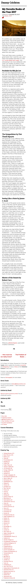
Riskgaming (6, 367)
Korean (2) (6, 513)
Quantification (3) (8, 481)
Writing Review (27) (9, 453)
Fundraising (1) (7, 565)
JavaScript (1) (7, 545)
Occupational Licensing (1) (10, 541)
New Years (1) (7, 531)
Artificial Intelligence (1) (10, 543)
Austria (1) (6, 530)
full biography (9, 377)
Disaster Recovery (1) (9, 571)
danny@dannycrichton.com (19, 384)
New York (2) (7, 488)
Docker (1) (6, 518)
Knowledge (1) (7, 526)
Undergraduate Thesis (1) (10, 536)
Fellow (16, 367)
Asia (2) (6, 491)
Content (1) (6, 521)
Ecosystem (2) (7, 511)
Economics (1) (7, 535)
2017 (10, 16)
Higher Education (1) (9, 533)
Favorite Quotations (7, 423)
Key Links (4, 416)
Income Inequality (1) (9, 550)
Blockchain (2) (7, 498)
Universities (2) (7, 510)
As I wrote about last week (10, 60)
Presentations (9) (8, 460)
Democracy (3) (7, 480)
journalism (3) (7, 486)
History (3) (6, 485)
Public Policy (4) (8, 465)
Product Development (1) (10, 551)
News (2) (6, 508)
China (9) (6, 458)
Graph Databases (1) (9, 516)
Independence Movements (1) (11, 568)
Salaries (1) (6, 520)
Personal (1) (7, 558)
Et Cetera (4, 424)
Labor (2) (6, 493)
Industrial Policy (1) (9, 570)
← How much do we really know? (6, 356)
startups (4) (7, 473)
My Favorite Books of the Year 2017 (13, 10)
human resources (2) (9, 506)
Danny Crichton (10, 2)
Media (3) (6, 483)
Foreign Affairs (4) (8, 470)
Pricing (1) (6, 555)
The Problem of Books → (20, 356)
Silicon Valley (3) (8, 478)
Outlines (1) (7, 538)
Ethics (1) (6, 528)
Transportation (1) (8, 553)
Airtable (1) (7, 560)
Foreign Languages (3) (9, 475)
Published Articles (6, 418)
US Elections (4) (8, 468)
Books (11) (6, 457)
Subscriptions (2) (8, 500)
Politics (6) (6, 463)
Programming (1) (8, 546)
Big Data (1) (7, 556)
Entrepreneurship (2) (9, 515)
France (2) (6, 490)
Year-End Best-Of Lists (8, 421)
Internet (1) (6, 523)
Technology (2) (7, 505)
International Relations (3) (10, 476)
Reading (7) (7, 462)
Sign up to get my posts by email (9, 393)
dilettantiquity (12, 343)
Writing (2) (6, 495)
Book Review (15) (8, 455)
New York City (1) (8, 566)
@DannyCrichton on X (7, 419)
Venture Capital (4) (8, 466)
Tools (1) (6, 563)
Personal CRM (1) (8, 561)
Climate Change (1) (9, 540)
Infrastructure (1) (8, 548)
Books (6, 16)
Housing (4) (7, 471)
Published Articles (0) (9, 578)
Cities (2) (6, 503)
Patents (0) (7, 574)
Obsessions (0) (7, 576)
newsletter (23, 365)
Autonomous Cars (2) (9, 501)
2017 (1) (6, 525)
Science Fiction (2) (8, 496)
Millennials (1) (7, 573)
